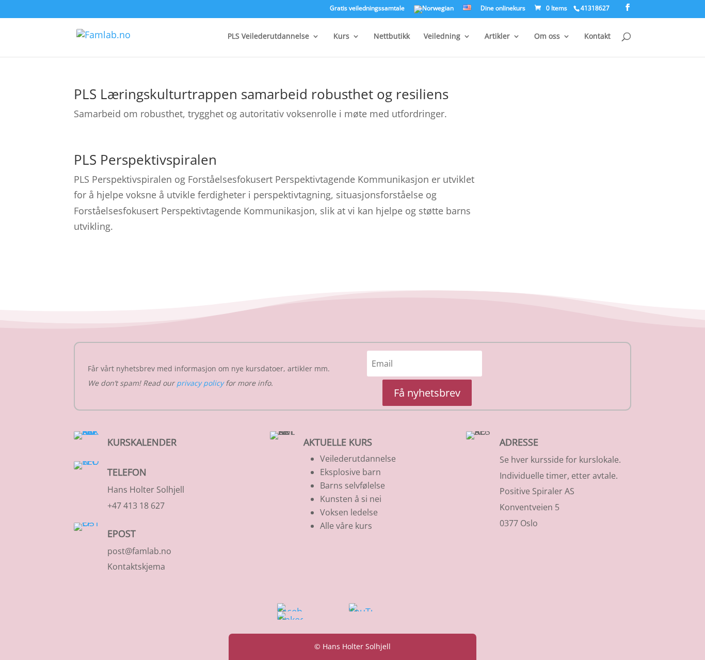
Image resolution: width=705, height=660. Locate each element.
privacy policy (200, 383)
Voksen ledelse (349, 512)
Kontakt (597, 37)
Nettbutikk (392, 37)
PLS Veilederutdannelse (268, 37)
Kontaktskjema (136, 566)
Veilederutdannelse (358, 458)
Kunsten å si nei (350, 499)
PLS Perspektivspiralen (145, 159)
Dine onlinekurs (502, 8)
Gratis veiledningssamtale (367, 8)
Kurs (341, 37)
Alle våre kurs (346, 525)
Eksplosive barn (350, 472)
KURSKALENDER (142, 442)
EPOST (121, 533)
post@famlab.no (139, 551)
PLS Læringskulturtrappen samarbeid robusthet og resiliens (261, 94)
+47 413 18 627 (136, 505)
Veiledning (442, 37)
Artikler (497, 37)
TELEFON (127, 472)
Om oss (547, 37)
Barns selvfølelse (352, 485)
